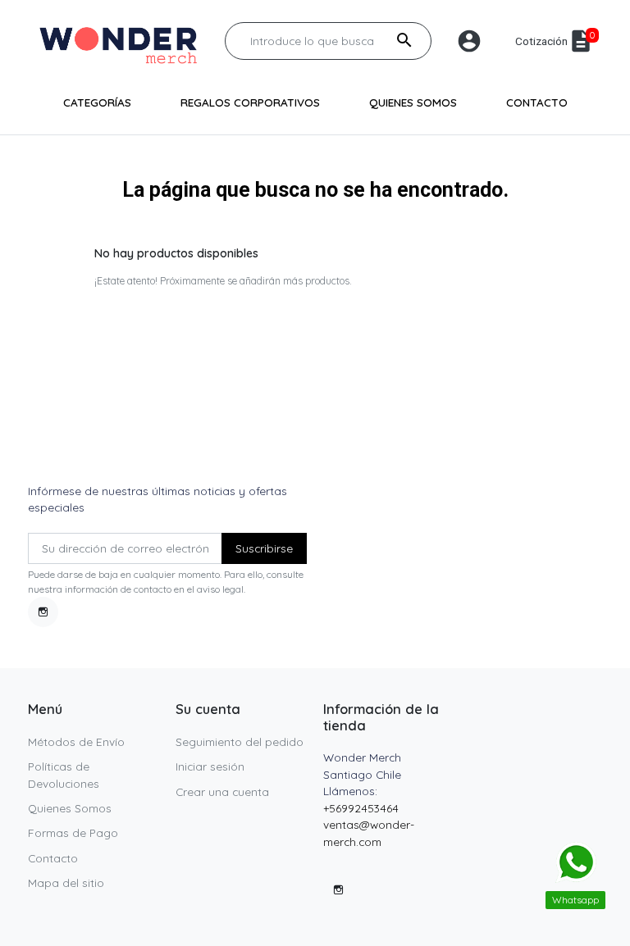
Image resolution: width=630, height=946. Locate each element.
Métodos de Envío (76, 741)
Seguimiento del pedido (240, 741)
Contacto (53, 858)
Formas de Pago (73, 832)
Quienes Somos (70, 808)
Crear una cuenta (222, 791)
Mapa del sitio (66, 882)
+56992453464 (361, 808)
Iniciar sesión (210, 766)
